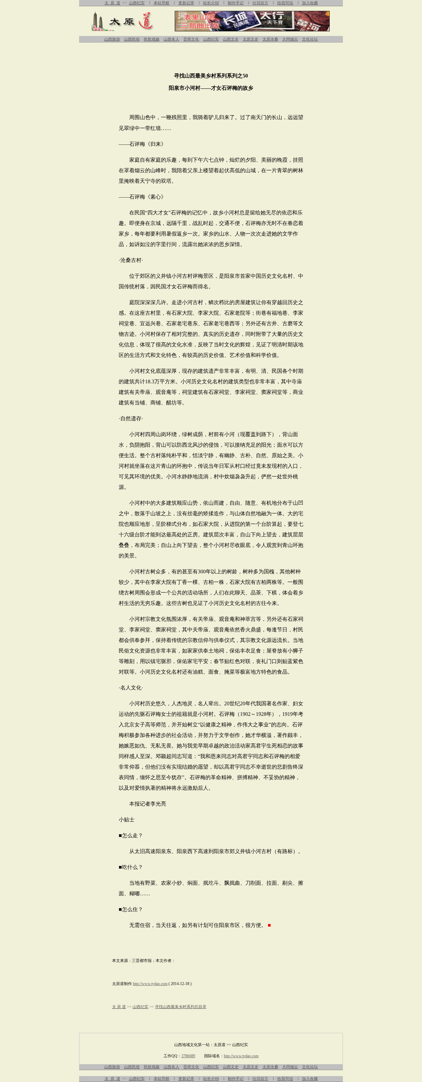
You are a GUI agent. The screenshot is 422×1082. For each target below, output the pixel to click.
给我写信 (285, 3)
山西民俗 (132, 39)
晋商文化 (191, 39)
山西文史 (231, 39)
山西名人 (171, 39)
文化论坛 (310, 39)
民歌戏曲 (152, 39)
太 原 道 (112, 3)
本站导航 (161, 3)
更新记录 (186, 3)
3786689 (188, 1056)
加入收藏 (310, 3)
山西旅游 (112, 39)
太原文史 (250, 39)
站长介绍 (211, 3)
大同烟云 (290, 39)
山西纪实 (137, 3)
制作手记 (236, 3)
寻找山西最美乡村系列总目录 (180, 1006)
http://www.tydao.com (150, 983)
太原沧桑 (270, 39)
